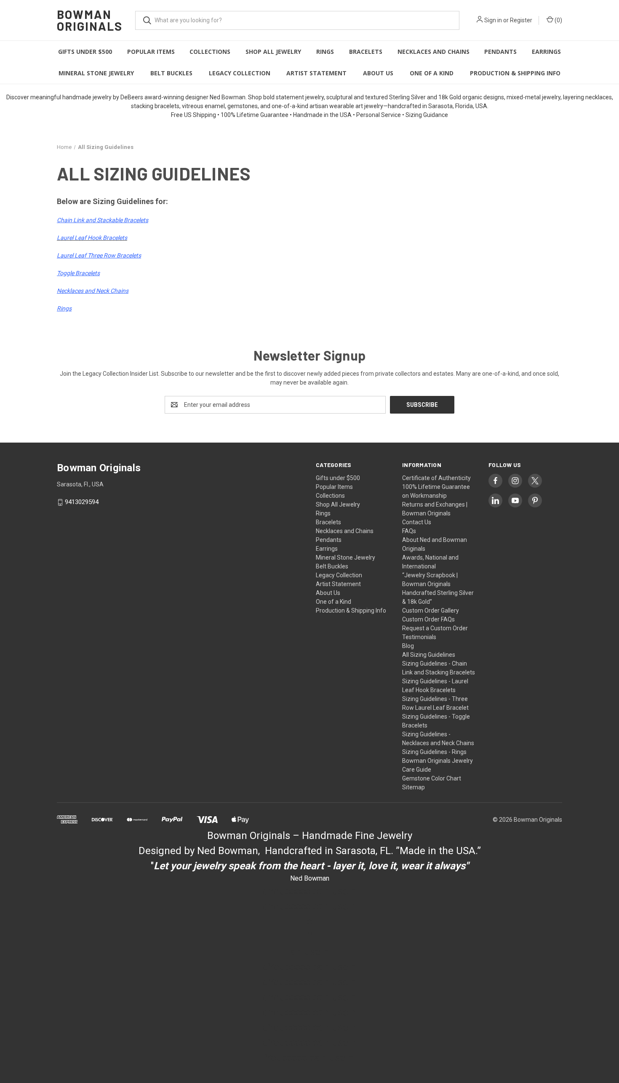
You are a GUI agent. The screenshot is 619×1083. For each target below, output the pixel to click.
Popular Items (151, 52)
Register (521, 20)
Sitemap (413, 787)
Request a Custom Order (435, 628)
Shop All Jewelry (273, 52)
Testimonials (419, 637)
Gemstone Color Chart (431, 778)
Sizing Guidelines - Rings (434, 752)
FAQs (409, 531)
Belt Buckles (171, 73)
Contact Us (416, 522)
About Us (378, 73)
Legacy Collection (239, 73)
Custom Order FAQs (428, 619)
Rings (325, 52)
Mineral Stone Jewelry (96, 73)
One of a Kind (432, 73)
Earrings (546, 52)
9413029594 (82, 502)
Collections (209, 52)
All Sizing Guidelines (428, 654)
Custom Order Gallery (430, 610)
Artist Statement (316, 73)
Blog (408, 645)
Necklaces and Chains (434, 52)
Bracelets (365, 52)
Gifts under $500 (85, 52)
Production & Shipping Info (515, 73)
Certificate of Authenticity (436, 478)
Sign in (493, 20)
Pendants (500, 52)
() (557, 20)
